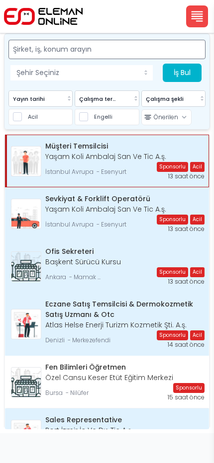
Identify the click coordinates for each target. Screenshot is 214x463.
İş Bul (182, 72)
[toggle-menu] (148, 73)
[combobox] (81, 72)
